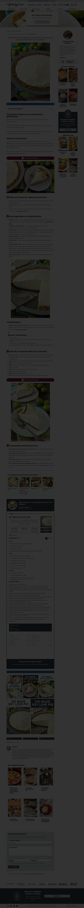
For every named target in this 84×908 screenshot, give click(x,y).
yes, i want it (51, 464)
